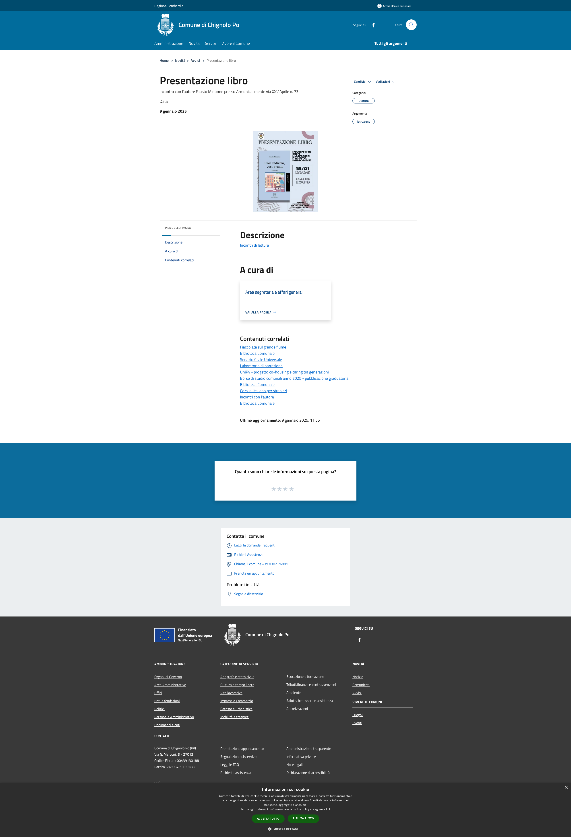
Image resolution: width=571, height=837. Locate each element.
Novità (180, 60)
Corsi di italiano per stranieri (263, 391)
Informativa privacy (301, 756)
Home (164, 60)
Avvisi (195, 60)
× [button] (566, 787)
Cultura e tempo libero (237, 684)
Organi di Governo (168, 676)
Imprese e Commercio (236, 700)
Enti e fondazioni (167, 700)
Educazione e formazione (305, 676)
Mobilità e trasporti (234, 716)
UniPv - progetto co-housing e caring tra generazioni (284, 372)
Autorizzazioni (297, 708)
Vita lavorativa (231, 692)
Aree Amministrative (170, 684)
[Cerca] (411, 24)
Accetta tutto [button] (268, 819)
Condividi (360, 81)
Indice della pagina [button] (178, 228)
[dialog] (285, 810)
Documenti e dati (167, 725)
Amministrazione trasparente (308, 748)
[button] (285, 829)
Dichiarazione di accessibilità (308, 772)
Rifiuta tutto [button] (303, 818)
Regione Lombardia (168, 5)
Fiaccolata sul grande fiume (263, 347)
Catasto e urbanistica (236, 708)
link (328, 809)
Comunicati (361, 684)
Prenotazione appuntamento (242, 748)
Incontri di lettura (254, 245)
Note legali (294, 764)
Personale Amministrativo (174, 716)
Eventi (357, 723)
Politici (159, 708)
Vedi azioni (383, 81)
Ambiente (293, 692)
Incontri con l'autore (257, 397)
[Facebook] (371, 25)
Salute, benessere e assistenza (309, 700)
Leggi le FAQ (229, 764)
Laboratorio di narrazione (261, 366)
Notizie (357, 676)
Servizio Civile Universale (261, 360)
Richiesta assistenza (235, 772)
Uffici (158, 692)
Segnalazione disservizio (238, 756)
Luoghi (357, 714)
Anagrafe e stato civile (237, 676)
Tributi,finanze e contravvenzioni (311, 684)
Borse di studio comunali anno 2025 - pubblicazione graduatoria (294, 378)
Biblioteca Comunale (257, 353)
